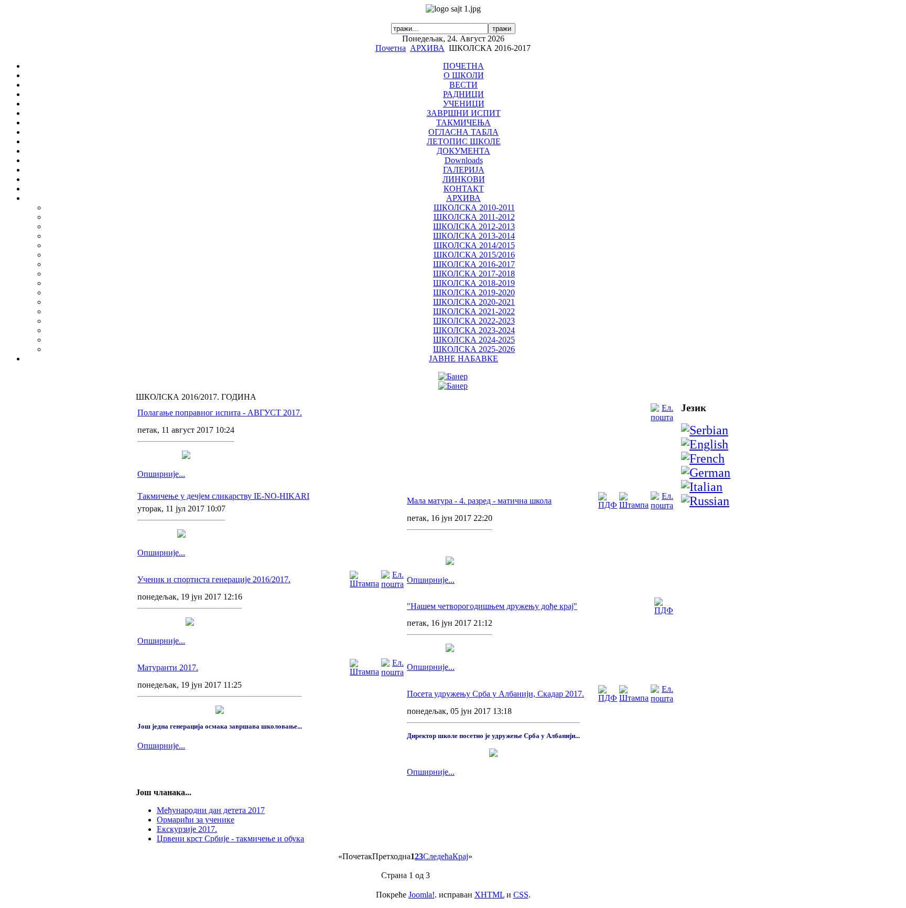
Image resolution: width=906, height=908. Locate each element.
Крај (460, 856)
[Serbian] (704, 430)
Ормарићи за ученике (195, 819)
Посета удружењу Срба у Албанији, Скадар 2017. (495, 693)
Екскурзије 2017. (187, 829)
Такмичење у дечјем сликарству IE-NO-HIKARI (223, 496)
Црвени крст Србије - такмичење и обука (230, 838)
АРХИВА (427, 48)
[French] (703, 458)
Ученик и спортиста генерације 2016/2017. (213, 579)
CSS (520, 894)
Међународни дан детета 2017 (211, 810)
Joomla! (421, 894)
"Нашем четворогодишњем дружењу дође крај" (492, 606)
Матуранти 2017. (167, 667)
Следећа (437, 856)
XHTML (489, 894)
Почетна (390, 48)
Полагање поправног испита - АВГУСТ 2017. (219, 412)
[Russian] (705, 501)
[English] (704, 444)
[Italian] (701, 486)
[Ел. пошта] (662, 417)
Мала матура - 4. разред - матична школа (479, 500)
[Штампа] (364, 583)
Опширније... (161, 473)
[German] (705, 472)
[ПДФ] (607, 504)
